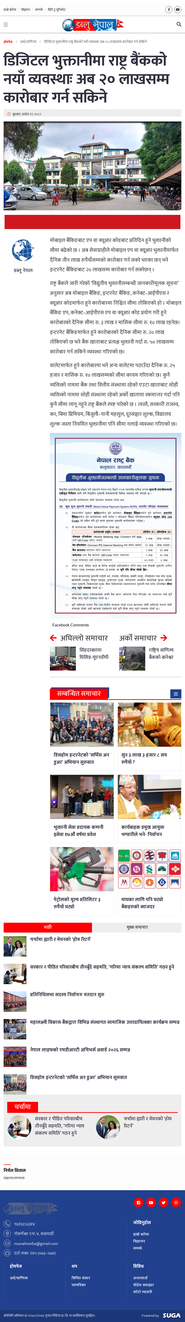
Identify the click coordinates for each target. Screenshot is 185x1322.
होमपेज (8, 42)
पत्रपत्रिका (79, 1285)
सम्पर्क (39, 9)
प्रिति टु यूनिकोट (57, 9)
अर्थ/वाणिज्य (19, 1278)
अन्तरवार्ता (140, 1278)
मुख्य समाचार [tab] (137, 927)
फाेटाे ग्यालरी (142, 1292)
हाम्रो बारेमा (10, 9)
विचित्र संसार (81, 1278)
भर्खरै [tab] (48, 927)
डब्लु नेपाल (23, 271)
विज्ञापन (25, 9)
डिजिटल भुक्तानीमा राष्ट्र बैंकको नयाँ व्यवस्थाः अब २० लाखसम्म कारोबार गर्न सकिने (86, 79)
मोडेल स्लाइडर (143, 1285)
